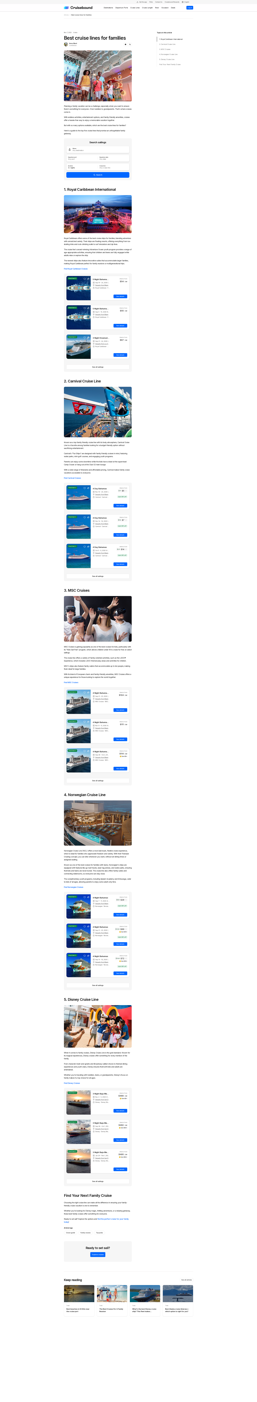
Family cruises (85, 1233)
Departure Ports (121, 8)
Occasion (165, 8)
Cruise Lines (135, 8)
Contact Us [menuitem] (158, 2)
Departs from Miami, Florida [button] (102, 285)
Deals (173, 8)
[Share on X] (130, 44)
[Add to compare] (88, 279)
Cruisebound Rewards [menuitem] (172, 2)
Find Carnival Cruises (72, 478)
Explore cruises (98, 1255)
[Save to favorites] (84, 278)
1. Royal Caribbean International (170, 39)
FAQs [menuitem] (151, 2)
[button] (122, 490)
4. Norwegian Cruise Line (168, 54)
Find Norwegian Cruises (73, 887)
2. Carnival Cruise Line (167, 44)
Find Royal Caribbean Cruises (76, 269)
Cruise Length (147, 8)
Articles (66, 15)
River (157, 8)
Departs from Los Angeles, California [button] (102, 344)
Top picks (99, 1233)
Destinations (108, 8)
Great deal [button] (71, 278)
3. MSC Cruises (164, 49)
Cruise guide (70, 1233)
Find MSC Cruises (71, 682)
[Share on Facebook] (125, 44)
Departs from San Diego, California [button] (102, 1099)
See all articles (186, 1280)
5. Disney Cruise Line (166, 59)
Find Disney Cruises (72, 1083)
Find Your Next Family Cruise (170, 64)
